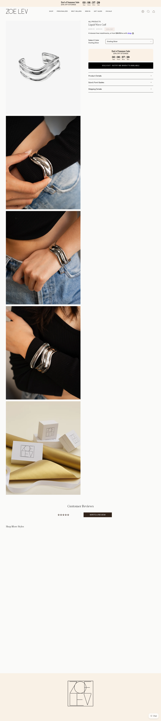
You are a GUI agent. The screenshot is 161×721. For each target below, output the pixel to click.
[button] (51, 11)
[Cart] (153, 11)
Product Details (95, 76)
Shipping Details (95, 89)
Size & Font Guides (96, 82)
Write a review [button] (98, 515)
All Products (94, 22)
